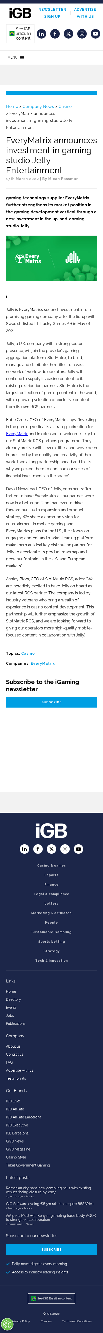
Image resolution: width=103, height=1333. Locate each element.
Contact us (14, 1054)
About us (13, 1046)
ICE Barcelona (17, 1133)
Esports (51, 875)
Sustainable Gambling (52, 932)
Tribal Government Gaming (28, 1165)
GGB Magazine (18, 1149)
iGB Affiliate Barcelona (23, 1117)
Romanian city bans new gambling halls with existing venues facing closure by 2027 (48, 1190)
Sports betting (51, 941)
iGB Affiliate (15, 1109)
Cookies (46, 1321)
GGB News (15, 1141)
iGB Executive (17, 1125)
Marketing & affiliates (51, 913)
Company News (38, 106)
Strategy (52, 951)
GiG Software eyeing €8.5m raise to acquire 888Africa (50, 1204)
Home (12, 106)
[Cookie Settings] (7, 1324)
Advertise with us (19, 1070)
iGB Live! (13, 1101)
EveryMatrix (17, 433)
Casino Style (16, 1157)
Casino (65, 106)
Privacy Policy (21, 1321)
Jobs (10, 1016)
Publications (16, 1024)
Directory (13, 999)
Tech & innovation (51, 960)
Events (11, 1008)
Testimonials (16, 1078)
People (51, 922)
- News (29, 1196)
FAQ (9, 1062)
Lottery (51, 903)
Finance (51, 884)
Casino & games (51, 865)
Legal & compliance (52, 894)
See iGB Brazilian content (20, 34)
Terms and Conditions (77, 1321)
